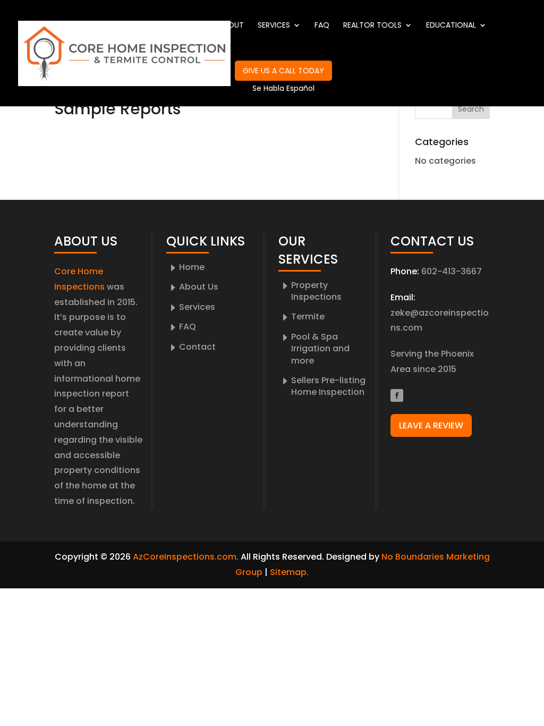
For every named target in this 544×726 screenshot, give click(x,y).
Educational (451, 25)
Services (274, 25)
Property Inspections (316, 291)
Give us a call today (283, 70)
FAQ (321, 25)
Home (194, 25)
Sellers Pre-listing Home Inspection (328, 386)
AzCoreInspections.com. (186, 557)
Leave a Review (431, 425)
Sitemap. (289, 572)
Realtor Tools (372, 25)
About (231, 25)
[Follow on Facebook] (396, 395)
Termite (308, 316)
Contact (202, 71)
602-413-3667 (451, 271)
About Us (198, 287)
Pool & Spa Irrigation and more (320, 349)
